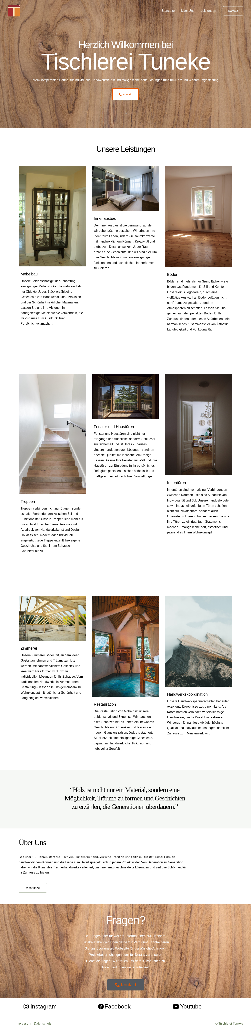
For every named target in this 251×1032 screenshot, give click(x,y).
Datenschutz (42, 1023)
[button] (233, 10)
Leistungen (208, 10)
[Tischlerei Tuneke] (14, 10)
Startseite (168, 10)
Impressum (23, 1023)
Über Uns (187, 10)
